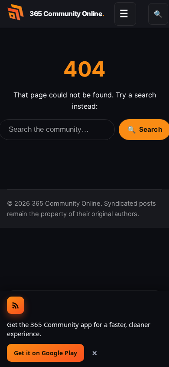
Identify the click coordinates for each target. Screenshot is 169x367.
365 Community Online (66, 14)
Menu (124, 13)
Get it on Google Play (45, 353)
